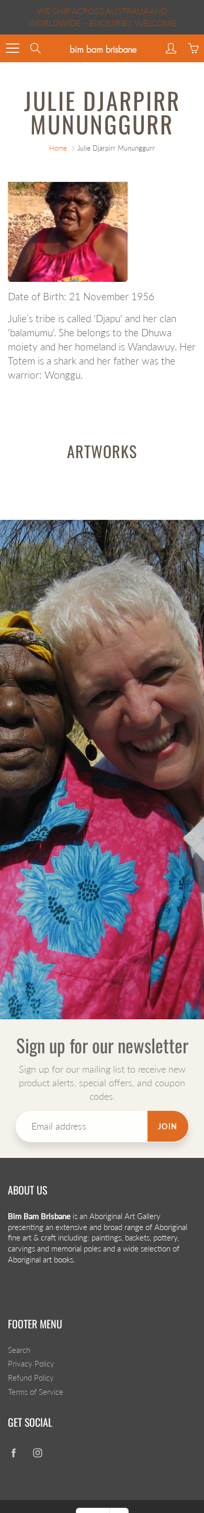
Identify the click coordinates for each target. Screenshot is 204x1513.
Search (19, 1350)
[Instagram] (37, 1452)
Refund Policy (31, 1377)
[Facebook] (13, 1452)
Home (58, 148)
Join (168, 1126)
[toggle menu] (12, 48)
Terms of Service (35, 1391)
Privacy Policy (31, 1363)
